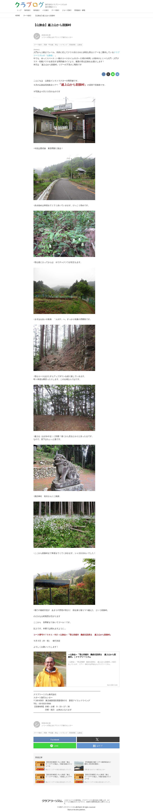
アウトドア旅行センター (63, 37)
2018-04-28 (46, 35)
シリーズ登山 (47, 37)
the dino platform (79, 810)
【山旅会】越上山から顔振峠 (52, 25)
